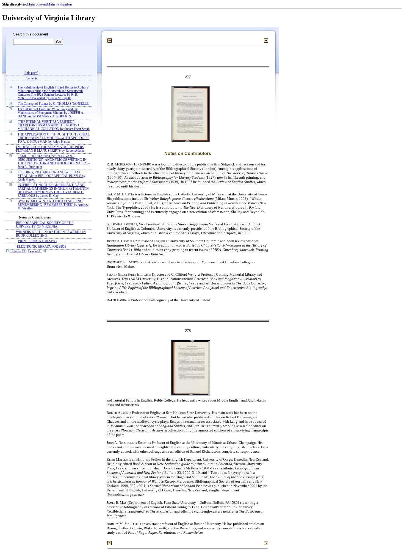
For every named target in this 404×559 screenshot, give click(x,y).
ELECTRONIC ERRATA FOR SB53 (41, 246)
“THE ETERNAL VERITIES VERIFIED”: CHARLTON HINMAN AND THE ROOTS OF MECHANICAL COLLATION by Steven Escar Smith (54, 125)
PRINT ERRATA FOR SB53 (37, 241)
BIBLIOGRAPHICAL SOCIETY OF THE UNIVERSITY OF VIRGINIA (44, 224)
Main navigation (59, 4)
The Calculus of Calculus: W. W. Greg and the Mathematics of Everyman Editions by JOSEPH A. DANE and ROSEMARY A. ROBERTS (51, 112)
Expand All (35, 251)
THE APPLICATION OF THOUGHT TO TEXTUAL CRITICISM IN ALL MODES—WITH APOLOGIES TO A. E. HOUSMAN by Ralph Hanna (54, 138)
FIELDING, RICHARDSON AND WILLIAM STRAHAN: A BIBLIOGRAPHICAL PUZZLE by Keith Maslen (51, 176)
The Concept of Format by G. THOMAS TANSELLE (53, 104)
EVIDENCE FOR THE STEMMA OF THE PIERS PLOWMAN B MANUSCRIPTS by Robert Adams (50, 149)
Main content (37, 4)
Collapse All (18, 251)
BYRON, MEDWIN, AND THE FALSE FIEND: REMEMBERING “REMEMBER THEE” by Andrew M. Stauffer (53, 205)
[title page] (31, 73)
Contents (31, 78)
